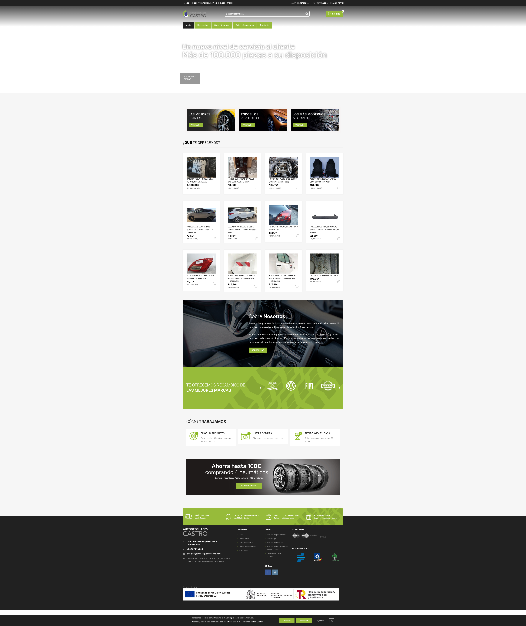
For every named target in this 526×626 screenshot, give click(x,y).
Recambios (202, 25)
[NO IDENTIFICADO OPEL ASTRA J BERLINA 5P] (283, 215)
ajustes (259, 622)
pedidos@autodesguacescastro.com (204, 554)
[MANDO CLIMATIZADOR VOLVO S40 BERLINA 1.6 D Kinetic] (242, 167)
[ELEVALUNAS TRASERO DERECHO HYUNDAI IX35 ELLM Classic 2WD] (242, 215)
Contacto (264, 25)
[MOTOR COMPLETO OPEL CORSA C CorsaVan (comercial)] (283, 167)
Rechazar (304, 620)
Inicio (188, 25)
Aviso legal (271, 538)
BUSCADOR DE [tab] (189, 78)
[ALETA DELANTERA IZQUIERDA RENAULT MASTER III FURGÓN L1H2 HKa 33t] (242, 264)
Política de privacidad (276, 534)
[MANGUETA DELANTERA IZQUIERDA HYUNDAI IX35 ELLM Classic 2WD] (201, 215)
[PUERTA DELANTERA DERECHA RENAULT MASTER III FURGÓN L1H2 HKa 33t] (283, 263)
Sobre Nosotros (221, 25)
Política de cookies (275, 542)
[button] (260, 387)
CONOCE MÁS (257, 350)
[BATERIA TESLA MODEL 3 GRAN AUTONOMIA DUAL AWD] (201, 167)
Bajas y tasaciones (245, 25)
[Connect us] (268, 572)
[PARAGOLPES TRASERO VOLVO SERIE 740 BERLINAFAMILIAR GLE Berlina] (324, 215)
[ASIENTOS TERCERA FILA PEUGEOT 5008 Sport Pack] (324, 167)
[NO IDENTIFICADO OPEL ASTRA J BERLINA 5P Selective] (201, 264)
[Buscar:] (267, 14)
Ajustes (320, 620)
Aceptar (287, 620)
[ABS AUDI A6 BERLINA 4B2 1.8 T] (324, 264)
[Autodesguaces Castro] (194, 13)
